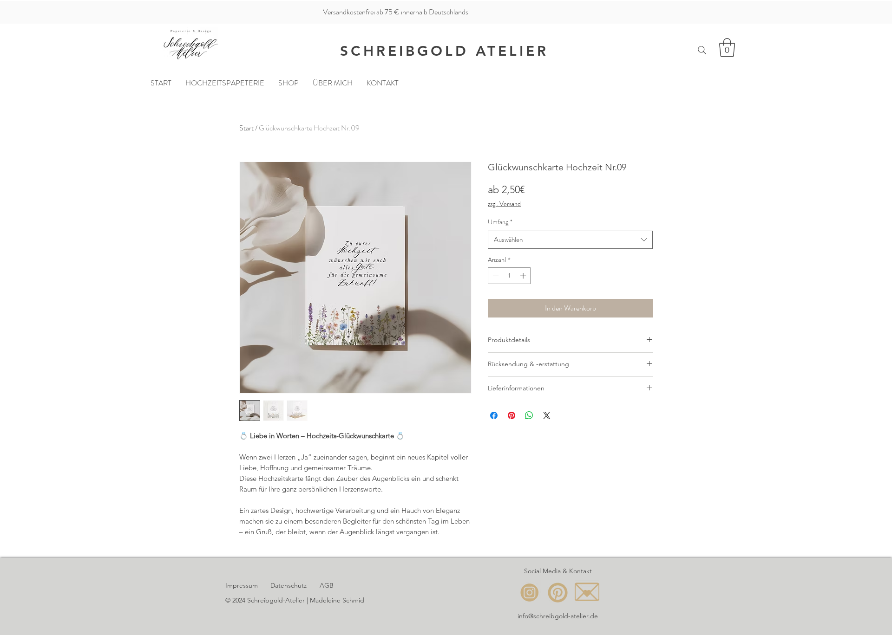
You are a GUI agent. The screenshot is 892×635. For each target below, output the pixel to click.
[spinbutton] (509, 276)
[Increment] (524, 276)
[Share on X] (546, 415)
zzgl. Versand (504, 204)
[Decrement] (494, 276)
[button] (727, 47)
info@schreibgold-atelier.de (558, 616)
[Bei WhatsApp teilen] (529, 415)
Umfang (500, 222)
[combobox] (570, 240)
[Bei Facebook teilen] (493, 415)
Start (246, 128)
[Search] (702, 50)
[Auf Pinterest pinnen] (511, 415)
